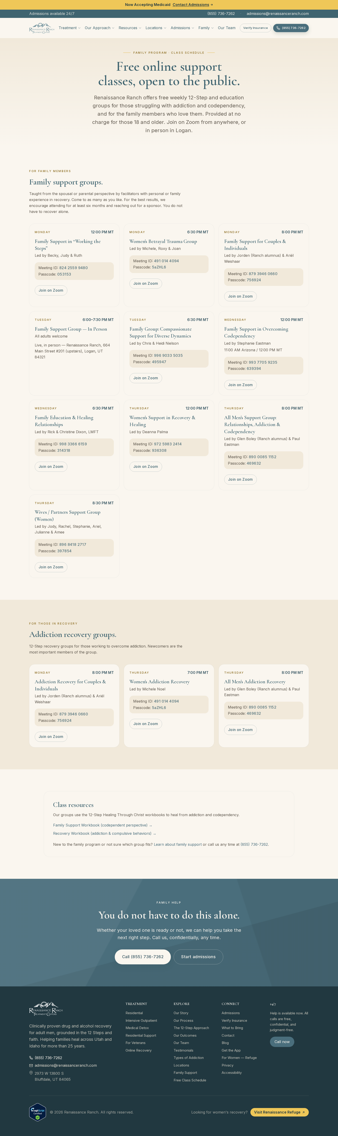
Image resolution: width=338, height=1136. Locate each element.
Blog (225, 1043)
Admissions (180, 27)
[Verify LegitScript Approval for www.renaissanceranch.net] (37, 1112)
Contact (228, 1035)
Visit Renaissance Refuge (277, 1112)
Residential (134, 1013)
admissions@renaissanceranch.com (278, 13)
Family (204, 27)
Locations (154, 27)
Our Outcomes (185, 1035)
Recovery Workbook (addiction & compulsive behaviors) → (104, 833)
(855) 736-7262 (221, 13)
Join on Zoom (51, 290)
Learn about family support (178, 844)
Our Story (181, 1013)
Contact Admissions (191, 4)
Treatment (68, 27)
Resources (128, 27)
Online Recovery (139, 1050)
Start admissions (198, 956)
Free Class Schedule (190, 1080)
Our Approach (97, 27)
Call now (282, 1041)
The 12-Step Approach (191, 1028)
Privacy (227, 1065)
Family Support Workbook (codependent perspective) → (102, 825)
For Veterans (136, 1043)
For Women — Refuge (239, 1057)
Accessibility (232, 1072)
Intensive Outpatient (141, 1020)
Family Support (185, 1072)
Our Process (183, 1020)
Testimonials (183, 1050)
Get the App (231, 1050)
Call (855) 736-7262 (143, 956)
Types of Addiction (189, 1057)
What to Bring (232, 1028)
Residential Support (141, 1035)
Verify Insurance (255, 28)
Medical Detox (137, 1028)
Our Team (226, 27)
